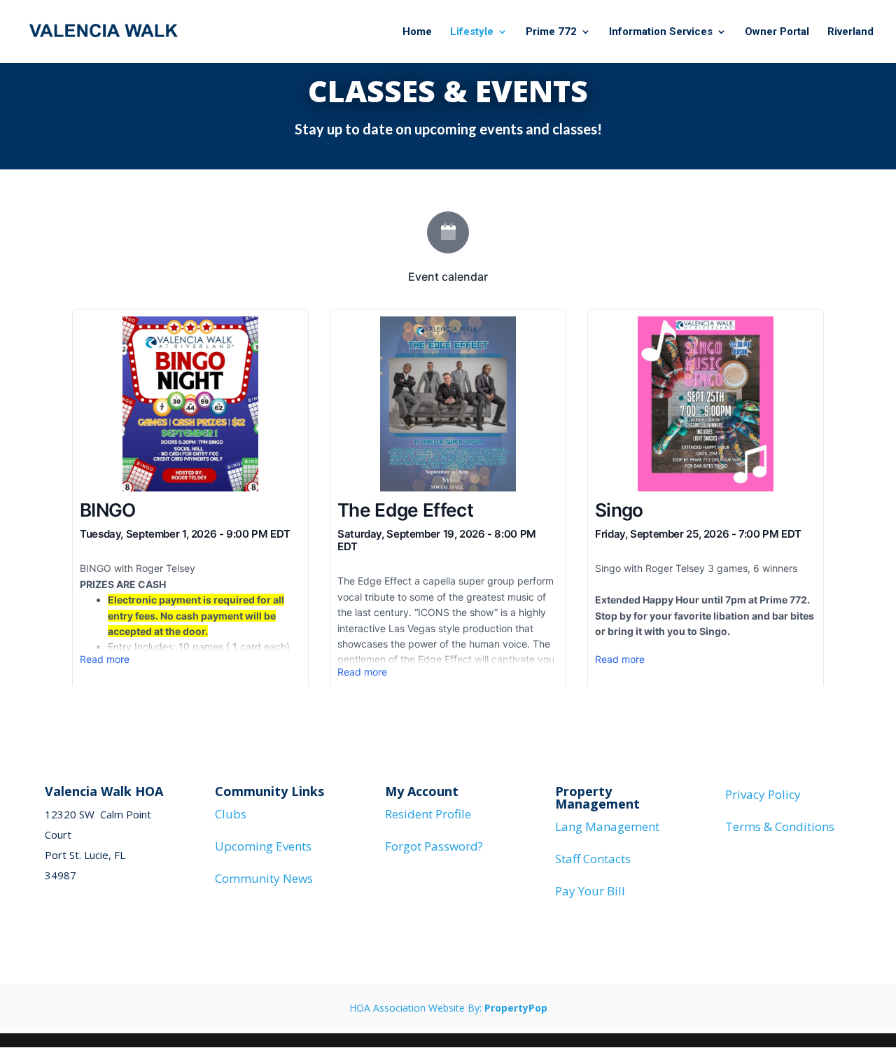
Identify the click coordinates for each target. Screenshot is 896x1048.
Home (417, 32)
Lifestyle (471, 32)
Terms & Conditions (779, 826)
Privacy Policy (763, 794)
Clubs (230, 814)
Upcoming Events (263, 846)
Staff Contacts (593, 859)
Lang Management (607, 826)
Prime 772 (551, 32)
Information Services (661, 32)
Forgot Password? (434, 846)
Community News (264, 878)
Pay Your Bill (590, 891)
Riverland (850, 32)
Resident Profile (428, 814)
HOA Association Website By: (448, 1007)
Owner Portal (777, 32)
